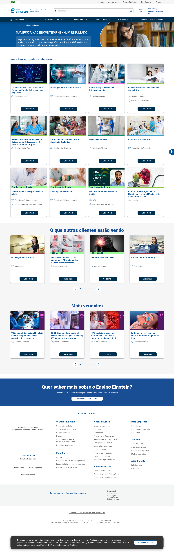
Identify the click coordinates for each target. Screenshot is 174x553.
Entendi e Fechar (145, 543)
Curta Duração (100, 449)
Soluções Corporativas (140, 429)
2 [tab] (82, 288)
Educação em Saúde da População (70, 461)
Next (98, 289)
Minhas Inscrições (138, 454)
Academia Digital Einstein (104, 460)
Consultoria (136, 426)
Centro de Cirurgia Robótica (105, 478)
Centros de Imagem (102, 471)
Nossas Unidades (63, 433)
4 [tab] (86, 288)
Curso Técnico (99, 429)
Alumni (59, 457)
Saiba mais (29, 109)
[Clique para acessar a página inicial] (30, 13)
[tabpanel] (27, 259)
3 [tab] (84, 288)
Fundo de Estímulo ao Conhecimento (71, 464)
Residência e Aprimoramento (106, 439)
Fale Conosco (146, 2)
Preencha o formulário (87, 398)
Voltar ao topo (88, 413)
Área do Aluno (113, 2)
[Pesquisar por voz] (55, 11)
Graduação (98, 433)
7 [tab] (93, 288)
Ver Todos (135, 433)
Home (18, 25)
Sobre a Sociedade (64, 426)
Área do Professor (130, 2)
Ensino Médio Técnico (103, 426)
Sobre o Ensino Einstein (66, 429)
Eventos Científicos (102, 456)
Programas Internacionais (67, 467)
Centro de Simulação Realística (107, 474)
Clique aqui (111, 491)
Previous (75, 289)
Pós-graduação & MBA (103, 443)
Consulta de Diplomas (140, 451)
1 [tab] (80, 288)
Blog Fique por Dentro (65, 445)
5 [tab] (88, 288)
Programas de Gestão (103, 453)
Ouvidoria (159, 2)
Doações (101, 2)
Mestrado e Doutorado (103, 446)
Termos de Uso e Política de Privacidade (87, 513)
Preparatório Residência (104, 436)
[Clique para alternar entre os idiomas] (15, 2)
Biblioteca (60, 436)
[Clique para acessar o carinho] (140, 10)
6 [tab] (90, 288)
